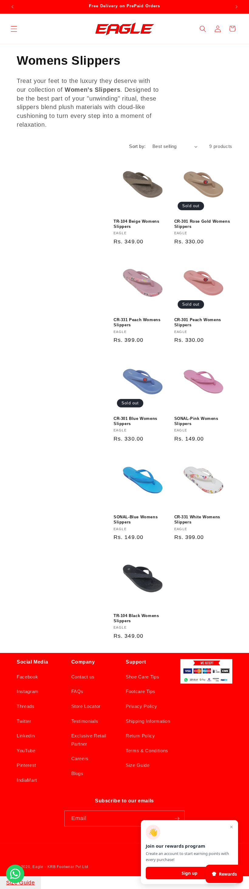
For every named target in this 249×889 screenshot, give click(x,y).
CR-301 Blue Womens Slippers (135, 421)
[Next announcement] (236, 6)
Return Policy (140, 735)
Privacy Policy (141, 706)
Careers (80, 758)
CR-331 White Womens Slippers (197, 519)
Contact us (83, 676)
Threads (26, 706)
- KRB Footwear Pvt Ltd (66, 867)
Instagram (28, 691)
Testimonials (84, 721)
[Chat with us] (15, 881)
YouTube (26, 750)
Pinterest (26, 765)
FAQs (77, 691)
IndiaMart (27, 780)
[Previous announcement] (12, 6)
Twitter (24, 721)
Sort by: (137, 146)
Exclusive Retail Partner (89, 740)
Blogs (77, 773)
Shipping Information (148, 721)
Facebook (27, 676)
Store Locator (86, 706)
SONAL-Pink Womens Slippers (196, 421)
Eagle (37, 867)
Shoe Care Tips (142, 676)
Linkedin (26, 735)
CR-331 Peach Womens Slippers (137, 322)
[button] (14, 28)
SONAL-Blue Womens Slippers (136, 519)
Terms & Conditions (147, 750)
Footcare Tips (140, 691)
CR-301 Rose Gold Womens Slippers (202, 224)
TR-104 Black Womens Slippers (136, 618)
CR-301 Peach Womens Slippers (197, 322)
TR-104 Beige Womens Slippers (136, 224)
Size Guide (138, 765)
